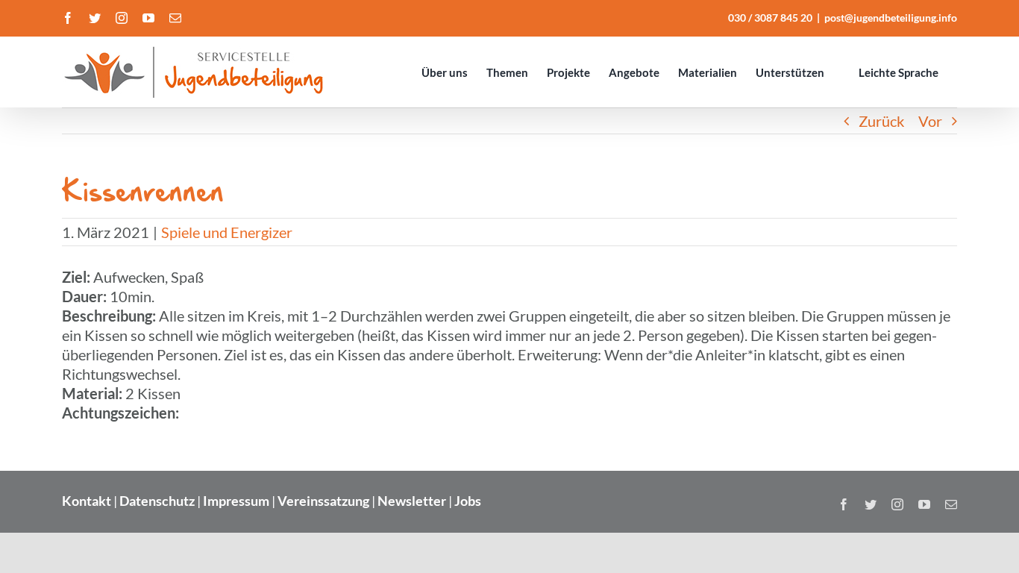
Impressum (236, 500)
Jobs (467, 500)
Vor (930, 121)
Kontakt (86, 500)
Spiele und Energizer (226, 232)
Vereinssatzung (323, 500)
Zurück (881, 121)
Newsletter (411, 500)
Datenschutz (157, 500)
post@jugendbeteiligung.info (890, 17)
